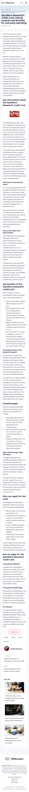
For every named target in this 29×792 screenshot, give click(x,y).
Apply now (14, 632)
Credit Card (7, 9)
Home (2, 9)
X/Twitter (13, 637)
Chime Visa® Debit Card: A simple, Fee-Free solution (12, 668)
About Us (14, 780)
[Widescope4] (8, 2)
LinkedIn (20, 637)
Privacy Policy (14, 782)
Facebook (6, 637)
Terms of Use (14, 779)
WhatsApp (6, 641)
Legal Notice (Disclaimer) (14, 777)
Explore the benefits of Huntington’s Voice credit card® (14, 658)
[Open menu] (26, 3)
